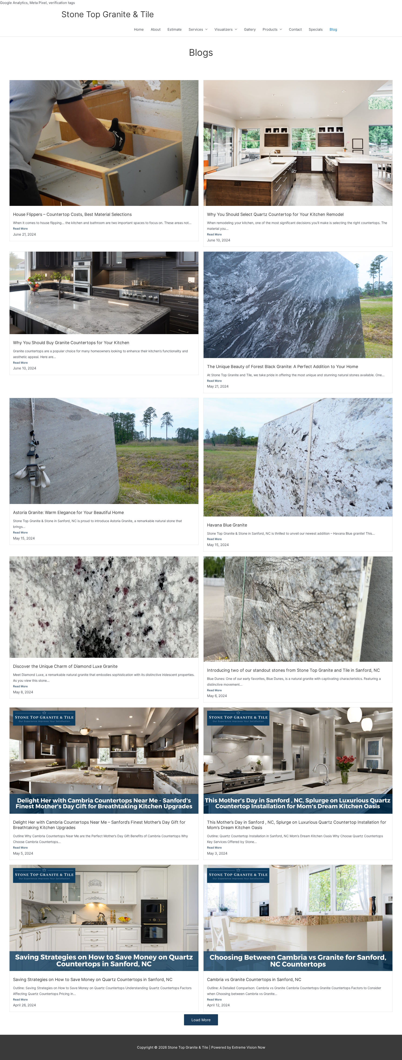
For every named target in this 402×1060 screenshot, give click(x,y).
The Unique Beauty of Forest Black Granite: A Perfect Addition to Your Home (282, 366)
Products (270, 29)
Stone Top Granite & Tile (107, 14)
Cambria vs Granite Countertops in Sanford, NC (254, 979)
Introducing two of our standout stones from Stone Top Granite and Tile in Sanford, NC (293, 670)
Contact (295, 29)
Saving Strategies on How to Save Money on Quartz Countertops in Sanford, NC (92, 979)
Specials (316, 29)
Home (139, 29)
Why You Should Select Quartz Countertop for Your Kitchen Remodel (275, 214)
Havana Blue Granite (227, 525)
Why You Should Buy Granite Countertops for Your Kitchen (71, 342)
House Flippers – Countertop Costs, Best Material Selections (72, 214)
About (156, 29)
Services (196, 29)
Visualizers (223, 29)
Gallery (250, 29)
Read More (20, 228)
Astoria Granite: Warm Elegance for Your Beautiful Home (68, 512)
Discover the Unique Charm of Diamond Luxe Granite (65, 666)
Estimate (175, 29)
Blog (333, 29)
